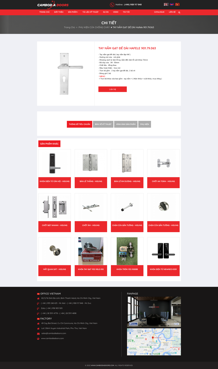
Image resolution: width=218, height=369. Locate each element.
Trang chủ (69, 27)
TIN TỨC (126, 12)
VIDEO (115, 12)
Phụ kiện (144, 124)
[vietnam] (178, 3)
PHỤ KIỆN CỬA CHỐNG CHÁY (94, 27)
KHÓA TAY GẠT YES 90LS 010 (91, 269)
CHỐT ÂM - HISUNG (90, 225)
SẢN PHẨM (72, 12)
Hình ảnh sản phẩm (125, 124)
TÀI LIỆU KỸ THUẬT (91, 12)
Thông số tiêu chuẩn (79, 124)
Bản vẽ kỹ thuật (103, 124)
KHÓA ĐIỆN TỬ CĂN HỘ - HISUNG (54, 181)
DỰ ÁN (105, 12)
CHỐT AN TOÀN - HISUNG (163, 181)
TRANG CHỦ (44, 12)
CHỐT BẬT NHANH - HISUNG (54, 225)
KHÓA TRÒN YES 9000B (127, 269)
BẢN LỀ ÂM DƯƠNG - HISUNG (127, 181)
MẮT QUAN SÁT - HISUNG (54, 269)
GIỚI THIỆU (58, 12)
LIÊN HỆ (172, 12)
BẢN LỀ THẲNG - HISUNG (91, 181)
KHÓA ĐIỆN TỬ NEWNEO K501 (163, 269)
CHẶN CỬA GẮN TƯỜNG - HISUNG (127, 225)
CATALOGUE (159, 12)
